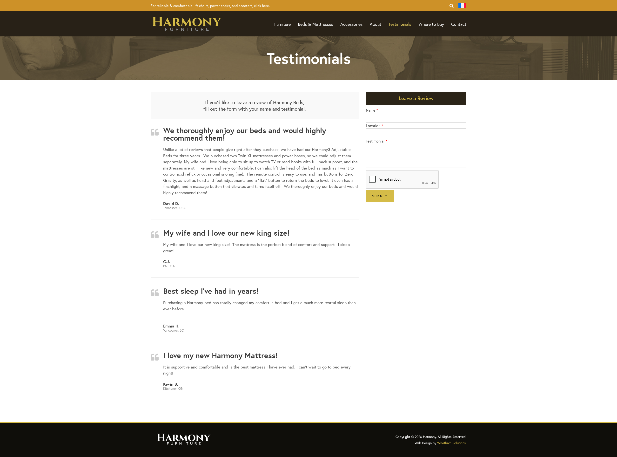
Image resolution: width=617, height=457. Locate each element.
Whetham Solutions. (451, 443)
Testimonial (375, 140)
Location (373, 125)
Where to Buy (431, 24)
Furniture (282, 24)
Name (370, 110)
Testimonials (400, 24)
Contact (458, 24)
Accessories (351, 24)
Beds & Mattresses (315, 24)
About (375, 24)
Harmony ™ (187, 24)
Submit (380, 196)
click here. (262, 5)
